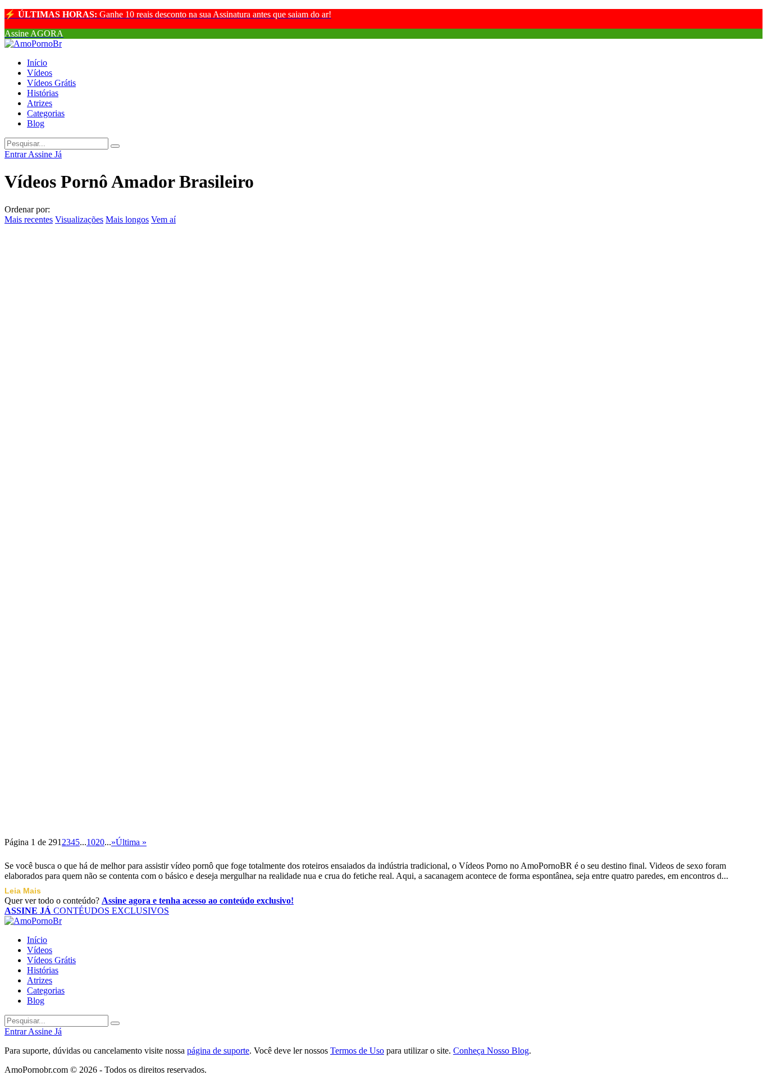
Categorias (46, 113)
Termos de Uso (357, 1050)
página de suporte (218, 1050)
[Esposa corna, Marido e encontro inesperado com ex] (383, 538)
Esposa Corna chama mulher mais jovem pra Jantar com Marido (192, 664)
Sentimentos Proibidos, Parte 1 (93, 358)
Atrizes (39, 103)
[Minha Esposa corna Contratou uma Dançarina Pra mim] (383, 690)
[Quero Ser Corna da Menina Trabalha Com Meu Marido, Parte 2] (383, 384)
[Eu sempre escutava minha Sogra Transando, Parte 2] (383, 282)
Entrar (16, 154)
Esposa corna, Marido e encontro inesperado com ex (154, 563)
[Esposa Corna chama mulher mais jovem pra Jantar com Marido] (383, 639)
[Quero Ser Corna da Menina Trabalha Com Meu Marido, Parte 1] (383, 435)
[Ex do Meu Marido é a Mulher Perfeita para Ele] (383, 742)
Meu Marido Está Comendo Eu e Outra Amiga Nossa (157, 818)
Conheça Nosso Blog (491, 1050)
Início (37, 62)
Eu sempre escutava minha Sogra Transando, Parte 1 (156, 512)
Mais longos (127, 219)
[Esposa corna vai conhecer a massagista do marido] (383, 589)
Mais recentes (28, 219)
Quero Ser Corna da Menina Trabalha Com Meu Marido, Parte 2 (193, 409)
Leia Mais (22, 890)
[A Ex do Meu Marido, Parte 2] (383, 231)
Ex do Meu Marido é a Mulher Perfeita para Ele (144, 767)
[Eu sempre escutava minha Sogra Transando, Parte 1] (383, 486)
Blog (35, 123)
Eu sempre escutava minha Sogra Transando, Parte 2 (156, 308)
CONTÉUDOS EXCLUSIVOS (86, 910)
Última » (131, 842)
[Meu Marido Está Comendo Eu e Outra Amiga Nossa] (383, 793)
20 (99, 842)
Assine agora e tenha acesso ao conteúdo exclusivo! (198, 900)
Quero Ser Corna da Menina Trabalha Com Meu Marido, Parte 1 (193, 460)
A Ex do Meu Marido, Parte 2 (90, 257)
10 (90, 842)
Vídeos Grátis (51, 83)
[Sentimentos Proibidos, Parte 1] (383, 334)
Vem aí (163, 219)
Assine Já (45, 154)
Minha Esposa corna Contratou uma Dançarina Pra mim (168, 716)
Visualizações (79, 219)
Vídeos (39, 73)
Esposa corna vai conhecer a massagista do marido (149, 613)
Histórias (42, 93)
